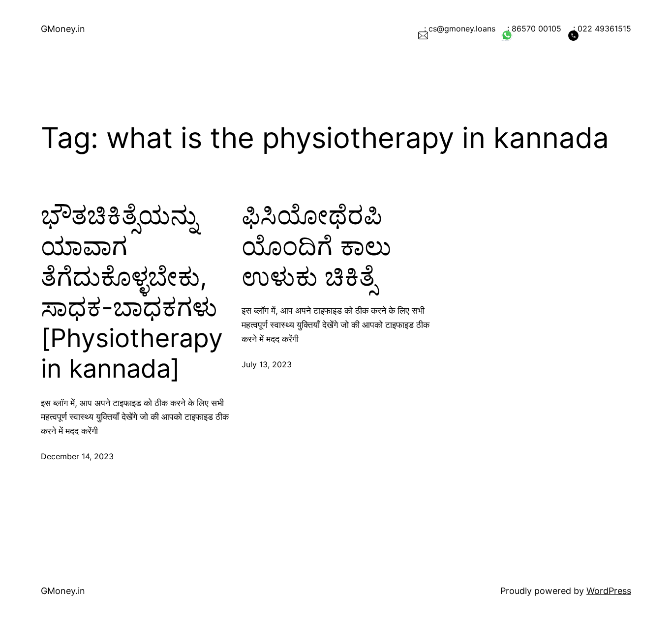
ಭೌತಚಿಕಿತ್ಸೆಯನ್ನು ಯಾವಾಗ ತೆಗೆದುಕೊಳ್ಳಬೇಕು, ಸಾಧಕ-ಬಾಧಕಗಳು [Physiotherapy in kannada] (132, 292)
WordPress (608, 591)
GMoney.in (63, 29)
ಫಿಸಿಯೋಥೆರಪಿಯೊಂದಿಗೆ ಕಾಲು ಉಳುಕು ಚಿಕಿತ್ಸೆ (316, 246)
